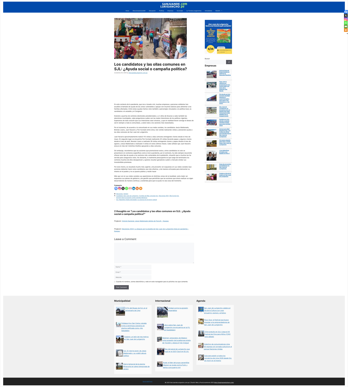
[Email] (346, 26)
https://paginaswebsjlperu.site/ (224, 382)
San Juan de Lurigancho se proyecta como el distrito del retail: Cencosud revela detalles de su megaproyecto (224, 111)
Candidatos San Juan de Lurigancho (127, 196)
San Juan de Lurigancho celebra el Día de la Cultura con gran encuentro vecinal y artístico (217, 310)
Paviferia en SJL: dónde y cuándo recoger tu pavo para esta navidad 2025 (224, 122)
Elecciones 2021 (164, 196)
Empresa (170, 11)
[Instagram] (119, 188)
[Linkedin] (133, 188)
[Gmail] (130, 188)
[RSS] (137, 188)
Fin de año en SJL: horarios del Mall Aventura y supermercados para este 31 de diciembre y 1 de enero (224, 99)
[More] (140, 188)
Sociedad (180, 11)
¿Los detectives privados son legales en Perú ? (224, 152)
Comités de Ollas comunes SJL (148, 196)
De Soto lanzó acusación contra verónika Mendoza (131, 197)
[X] (123, 188)
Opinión (126, 194)
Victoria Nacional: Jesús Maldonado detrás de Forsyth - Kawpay (145, 221)
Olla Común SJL (174, 196)
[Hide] (347, 33)
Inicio (127, 11)
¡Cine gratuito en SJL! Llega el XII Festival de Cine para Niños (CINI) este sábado (218, 334)
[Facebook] (116, 188)
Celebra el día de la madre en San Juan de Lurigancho (225, 175)
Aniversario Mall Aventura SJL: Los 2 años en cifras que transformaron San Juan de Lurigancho (225, 132)
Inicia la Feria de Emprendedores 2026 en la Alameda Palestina (225, 73)
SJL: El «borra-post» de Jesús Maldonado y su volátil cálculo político (134, 353)
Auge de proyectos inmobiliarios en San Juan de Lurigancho (225, 166)
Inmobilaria (208, 11)
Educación (152, 11)
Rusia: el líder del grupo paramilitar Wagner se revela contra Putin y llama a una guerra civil (176, 365)
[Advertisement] (154, 89)
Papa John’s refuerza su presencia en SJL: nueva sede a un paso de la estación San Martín (224, 86)
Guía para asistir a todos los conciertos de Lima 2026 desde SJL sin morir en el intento (218, 358)
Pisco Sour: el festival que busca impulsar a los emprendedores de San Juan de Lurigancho (216, 322)
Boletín (218, 11)
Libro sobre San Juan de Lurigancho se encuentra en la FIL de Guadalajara (177, 327)
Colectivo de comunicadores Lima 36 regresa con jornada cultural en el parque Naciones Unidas (218, 346)
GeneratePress (147, 381)
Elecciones (119, 194)
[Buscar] (229, 62)
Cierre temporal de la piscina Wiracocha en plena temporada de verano (136, 366)
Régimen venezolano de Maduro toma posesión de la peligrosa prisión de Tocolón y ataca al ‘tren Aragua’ (176, 340)
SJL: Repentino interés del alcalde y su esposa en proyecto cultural (136, 199)
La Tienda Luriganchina (193, 11)
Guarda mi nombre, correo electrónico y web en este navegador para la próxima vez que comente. (152, 282)
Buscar (207, 59)
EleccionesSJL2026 (139, 11)
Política (161, 11)
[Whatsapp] (126, 188)
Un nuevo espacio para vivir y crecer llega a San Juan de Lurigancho (225, 142)
